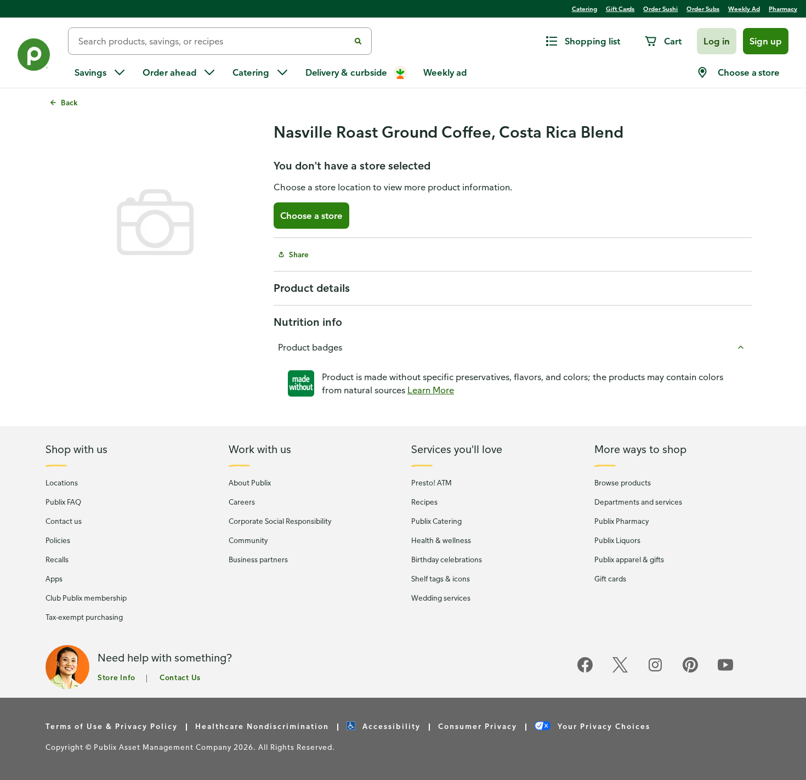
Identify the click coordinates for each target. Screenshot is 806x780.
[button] (716, 41)
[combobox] (213, 41)
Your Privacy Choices (602, 726)
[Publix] (34, 56)
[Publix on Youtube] (725, 670)
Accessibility (390, 726)
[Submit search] (358, 41)
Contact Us (180, 677)
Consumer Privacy (477, 726)
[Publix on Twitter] (620, 670)
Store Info (116, 677)
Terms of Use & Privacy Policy (112, 726)
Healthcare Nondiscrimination (262, 726)
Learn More (430, 390)
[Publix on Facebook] (585, 670)
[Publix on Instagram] (655, 670)
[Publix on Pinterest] (690, 670)
